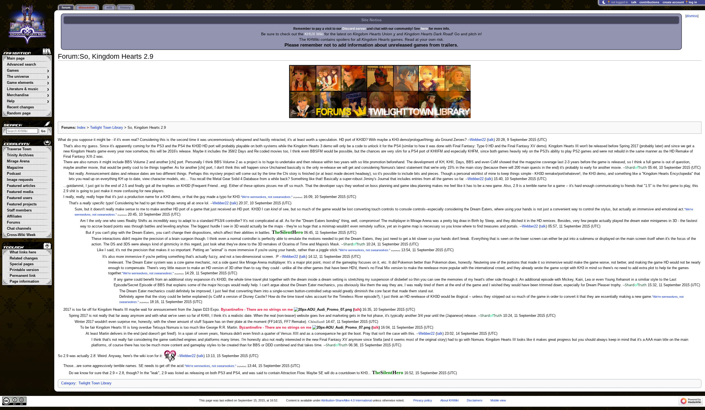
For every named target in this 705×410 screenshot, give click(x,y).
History (125, 7)
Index (81, 128)
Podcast (14, 174)
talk (491, 140)
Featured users (19, 198)
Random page (19, 113)
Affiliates (14, 216)
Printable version (24, 270)
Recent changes (20, 107)
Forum (66, 7)
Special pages (22, 264)
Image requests (20, 180)
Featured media (20, 192)
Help (28, 101)
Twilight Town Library (106, 128)
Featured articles (21, 186)
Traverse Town (19, 149)
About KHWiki (449, 400)
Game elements (28, 83)
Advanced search (21, 64)
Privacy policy (422, 400)
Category (68, 383)
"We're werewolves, (254, 197)
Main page (16, 58)
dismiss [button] (692, 16)
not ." (280, 197)
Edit (109, 7)
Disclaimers (474, 400)
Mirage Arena (18, 161)
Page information (24, 281)
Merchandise (28, 95)
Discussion (87, 7)
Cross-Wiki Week (21, 235)
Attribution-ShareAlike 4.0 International (346, 400)
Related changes (24, 258)
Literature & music (28, 89)
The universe (28, 76)
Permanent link (23, 276)
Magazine (15, 168)
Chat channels (19, 229)
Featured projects (22, 204)
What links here (23, 252)
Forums (13, 222)
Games (28, 70)
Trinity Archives (20, 155)
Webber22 (478, 140)
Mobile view (498, 400)
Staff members (19, 210)
